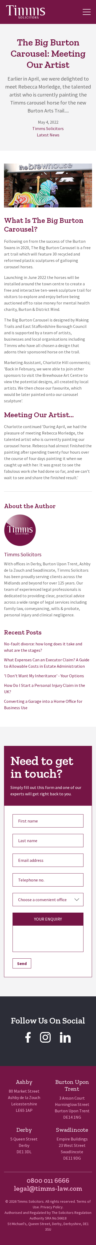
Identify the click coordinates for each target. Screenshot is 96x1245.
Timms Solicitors (48, 128)
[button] (87, 12)
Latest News (48, 134)
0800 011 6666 (48, 1180)
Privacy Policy (52, 1207)
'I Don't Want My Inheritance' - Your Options (44, 675)
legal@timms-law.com (48, 1188)
